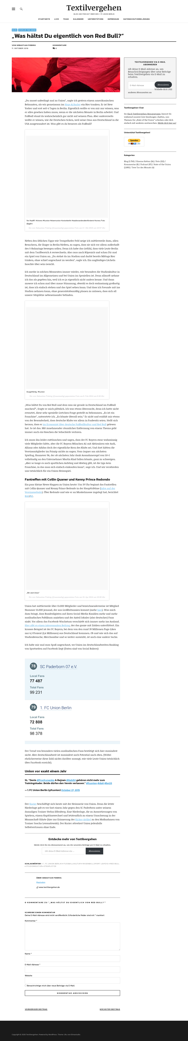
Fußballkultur (72, 863)
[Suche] (21, 9)
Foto (158, 161)
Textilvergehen (94, 7)
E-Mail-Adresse (32, 964)
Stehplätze (50, 866)
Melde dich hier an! (167, 122)
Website (28, 975)
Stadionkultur (34, 866)
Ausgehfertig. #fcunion (35, 392)
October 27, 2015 (70, 790)
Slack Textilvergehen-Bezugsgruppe (144, 113)
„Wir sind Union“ (33, 593)
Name (28, 953)
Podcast (144, 164)
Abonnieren (94, 850)
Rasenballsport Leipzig (95, 863)
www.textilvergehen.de (49, 887)
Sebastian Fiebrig (51, 877)
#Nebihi (71, 780)
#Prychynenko (45, 780)
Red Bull (114, 863)
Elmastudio (75, 1034)
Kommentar (31, 920)
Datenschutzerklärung (136, 18)
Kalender (78, 18)
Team (66, 18)
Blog (14, 30)
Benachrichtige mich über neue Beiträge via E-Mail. (51, 985)
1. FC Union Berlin (52, 863)
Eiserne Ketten (143, 161)
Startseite (44, 18)
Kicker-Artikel (83, 819)
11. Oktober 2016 (20, 48)
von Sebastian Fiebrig (24, 45)
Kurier (33, 804)
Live (56, 18)
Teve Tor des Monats (141, 167)
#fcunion (91, 783)
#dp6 (100, 783)
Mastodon (40, 882)
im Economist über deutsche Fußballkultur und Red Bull (74, 424)
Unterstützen (95, 18)
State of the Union (27, 30)
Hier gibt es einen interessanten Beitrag (47, 625)
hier (99, 610)
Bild (27, 496)
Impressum (113, 18)
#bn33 (108, 783)
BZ (31, 496)
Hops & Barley (73, 104)
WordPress (52, 1034)
